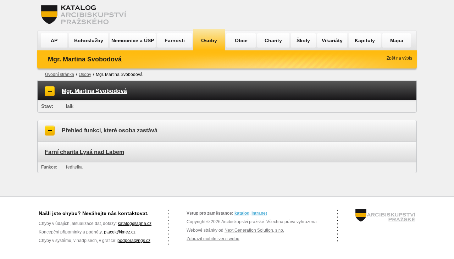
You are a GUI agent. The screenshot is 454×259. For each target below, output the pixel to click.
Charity (273, 40)
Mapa (396, 40)
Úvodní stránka (59, 74)
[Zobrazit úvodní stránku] (86, 15)
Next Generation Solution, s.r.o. (254, 230)
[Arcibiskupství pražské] (385, 215)
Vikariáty (332, 40)
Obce (241, 40)
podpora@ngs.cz (133, 240)
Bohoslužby (88, 40)
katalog (241, 213)
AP (54, 40)
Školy (303, 40)
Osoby (209, 40)
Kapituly (365, 40)
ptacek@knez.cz (119, 232)
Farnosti (175, 40)
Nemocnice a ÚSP (132, 40)
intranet (259, 213)
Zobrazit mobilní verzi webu (213, 238)
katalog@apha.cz (134, 223)
